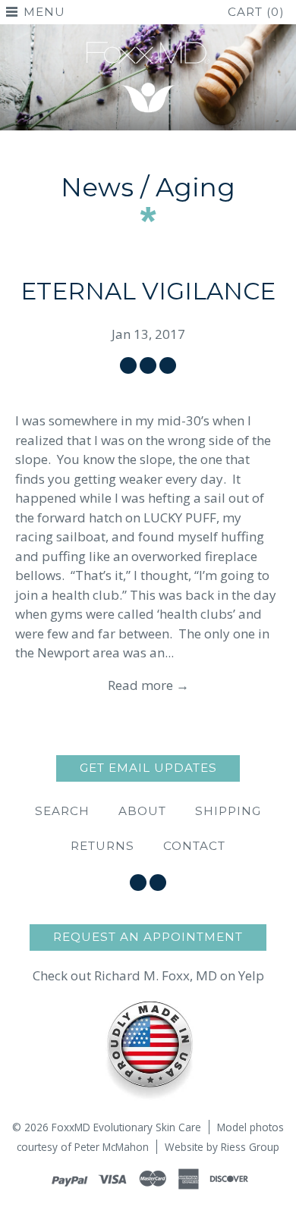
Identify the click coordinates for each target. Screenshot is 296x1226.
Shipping (228, 811)
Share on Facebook (128, 365)
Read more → (148, 685)
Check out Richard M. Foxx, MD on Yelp (148, 975)
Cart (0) (256, 12)
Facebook (138, 882)
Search (62, 811)
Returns (102, 846)
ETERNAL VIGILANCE (148, 291)
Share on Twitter (148, 365)
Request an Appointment (148, 937)
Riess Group (250, 1147)
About (142, 811)
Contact (194, 846)
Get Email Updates (148, 767)
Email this (167, 365)
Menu (44, 12)
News (97, 187)
